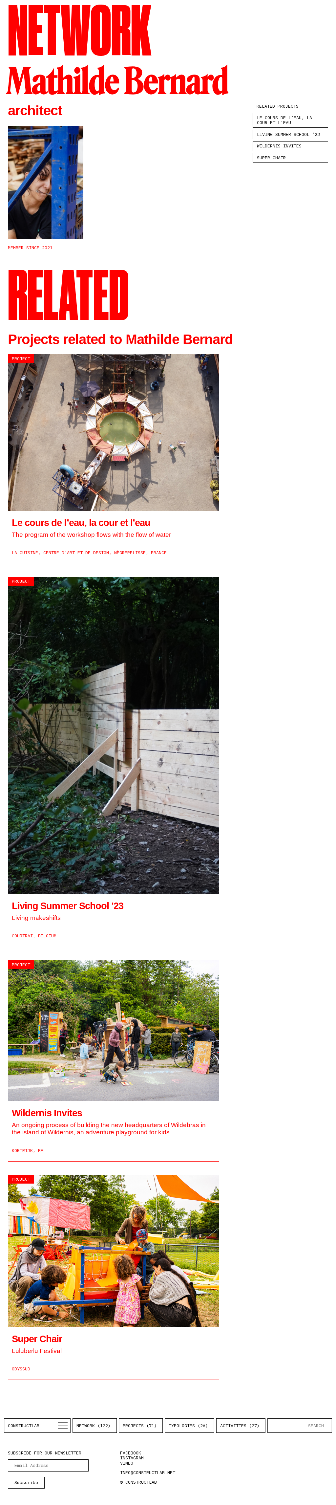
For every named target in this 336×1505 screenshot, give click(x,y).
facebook (130, 1453)
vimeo (126, 1463)
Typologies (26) (188, 1426)
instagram (132, 1458)
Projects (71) (140, 1426)
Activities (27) (240, 1426)
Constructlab (23, 1426)
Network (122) (93, 1426)
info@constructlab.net (147, 1472)
